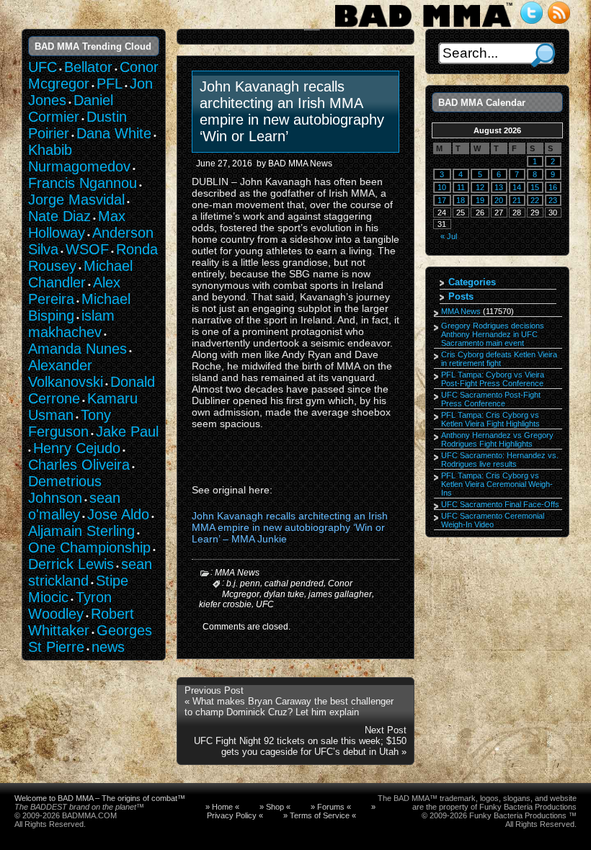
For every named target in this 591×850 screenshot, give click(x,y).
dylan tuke (284, 594)
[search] (543, 55)
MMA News (237, 573)
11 (461, 187)
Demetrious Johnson (65, 489)
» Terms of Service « (319, 815)
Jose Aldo (118, 514)
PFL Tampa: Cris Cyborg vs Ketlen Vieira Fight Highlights (490, 419)
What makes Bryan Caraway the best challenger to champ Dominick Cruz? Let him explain (289, 706)
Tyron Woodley (70, 605)
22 (534, 200)
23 (552, 200)
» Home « (222, 806)
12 (480, 187)
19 (480, 200)
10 (441, 187)
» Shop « (274, 806)
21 (516, 200)
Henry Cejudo (76, 448)
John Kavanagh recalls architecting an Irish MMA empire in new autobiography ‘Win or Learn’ (292, 111)
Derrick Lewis (71, 564)
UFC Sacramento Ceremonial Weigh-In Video (492, 520)
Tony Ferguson (69, 423)
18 (460, 200)
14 (516, 187)
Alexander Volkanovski (65, 373)
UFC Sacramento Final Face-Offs (500, 504)
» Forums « (331, 806)
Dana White (113, 133)
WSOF (87, 249)
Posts (461, 296)
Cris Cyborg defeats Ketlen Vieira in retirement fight (499, 358)
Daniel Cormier (70, 108)
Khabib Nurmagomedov (79, 158)
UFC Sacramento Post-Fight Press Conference (491, 399)
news (108, 647)
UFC (265, 604)
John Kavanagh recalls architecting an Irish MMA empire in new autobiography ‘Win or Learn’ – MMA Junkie (290, 527)
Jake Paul (127, 431)
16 (552, 187)
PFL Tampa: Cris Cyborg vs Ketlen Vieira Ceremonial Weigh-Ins (497, 484)
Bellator (88, 67)
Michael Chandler (80, 274)
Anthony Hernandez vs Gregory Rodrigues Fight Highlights (497, 439)
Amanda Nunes (77, 349)
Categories (472, 282)
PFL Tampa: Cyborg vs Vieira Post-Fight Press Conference (492, 379)
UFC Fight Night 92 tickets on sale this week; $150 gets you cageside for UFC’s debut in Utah (300, 746)
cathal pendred (294, 583)
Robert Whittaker (81, 622)
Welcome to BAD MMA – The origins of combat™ (99, 798)
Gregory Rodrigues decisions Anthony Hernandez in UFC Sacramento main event (492, 334)
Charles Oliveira (79, 465)
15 (534, 187)
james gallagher (340, 594)
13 (498, 187)
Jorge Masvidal (76, 199)
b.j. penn (243, 583)
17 (441, 200)
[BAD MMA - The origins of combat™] (423, 27)
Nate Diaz (59, 216)
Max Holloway (76, 224)
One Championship (89, 547)
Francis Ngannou (82, 183)
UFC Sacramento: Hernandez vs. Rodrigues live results (500, 459)
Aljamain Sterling (81, 531)
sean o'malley (74, 506)
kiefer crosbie (225, 604)
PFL (110, 83)
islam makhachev (71, 324)
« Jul (448, 236)
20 (498, 200)
